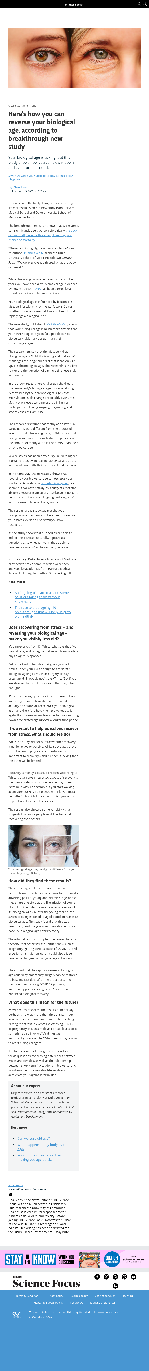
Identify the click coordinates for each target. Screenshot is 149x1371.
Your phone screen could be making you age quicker (39, 1157)
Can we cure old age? (33, 1138)
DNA (38, 289)
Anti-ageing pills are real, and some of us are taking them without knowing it (42, 597)
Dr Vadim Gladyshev (54, 483)
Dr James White (33, 253)
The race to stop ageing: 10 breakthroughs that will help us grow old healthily (43, 611)
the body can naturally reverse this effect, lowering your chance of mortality (43, 235)
